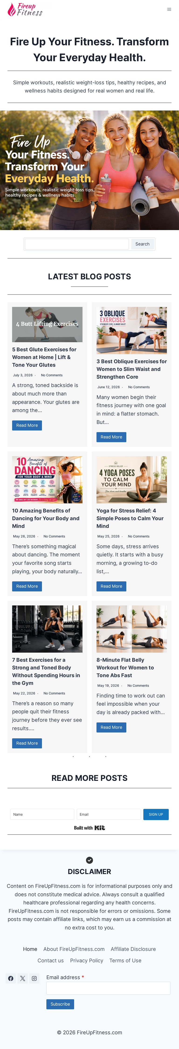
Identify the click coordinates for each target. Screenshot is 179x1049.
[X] (22, 978)
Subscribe (60, 1004)
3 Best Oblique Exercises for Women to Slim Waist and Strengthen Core (131, 369)
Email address (65, 977)
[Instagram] (34, 978)
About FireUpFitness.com (74, 949)
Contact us (51, 960)
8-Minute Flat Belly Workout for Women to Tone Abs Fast (125, 667)
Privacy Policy (86, 960)
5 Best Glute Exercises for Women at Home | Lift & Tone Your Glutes (44, 357)
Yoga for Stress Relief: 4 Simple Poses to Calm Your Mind (130, 518)
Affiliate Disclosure (133, 949)
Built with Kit (89, 828)
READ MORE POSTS (89, 778)
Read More (27, 425)
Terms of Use (125, 960)
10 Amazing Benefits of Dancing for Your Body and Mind (45, 518)
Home (30, 949)
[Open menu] (169, 9)
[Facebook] (11, 978)
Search (142, 243)
